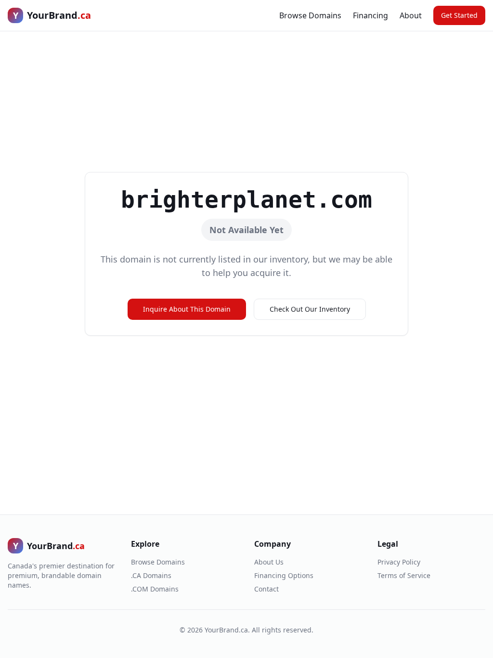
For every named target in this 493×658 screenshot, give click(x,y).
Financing (370, 15)
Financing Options (283, 575)
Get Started (459, 15)
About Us (269, 561)
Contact (266, 588)
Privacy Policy (398, 561)
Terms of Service (403, 575)
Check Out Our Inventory (310, 309)
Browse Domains (310, 15)
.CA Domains (151, 575)
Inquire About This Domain (187, 309)
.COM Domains (155, 588)
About (411, 15)
